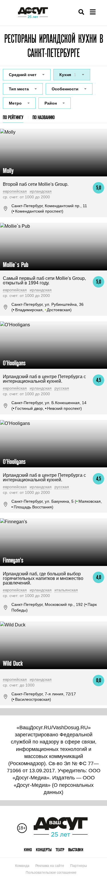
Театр (60, 849)
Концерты (44, 849)
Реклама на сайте (49, 866)
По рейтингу (13, 117)
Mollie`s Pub (15, 264)
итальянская (66, 590)
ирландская (41, 191)
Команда (22, 866)
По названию (44, 117)
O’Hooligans (14, 362)
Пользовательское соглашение (51, 873)
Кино (28, 849)
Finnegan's (13, 560)
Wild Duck (13, 663)
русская (61, 388)
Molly (8, 170)
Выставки (75, 849)
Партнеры (78, 866)
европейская (15, 191)
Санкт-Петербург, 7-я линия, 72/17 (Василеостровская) (43, 697)
